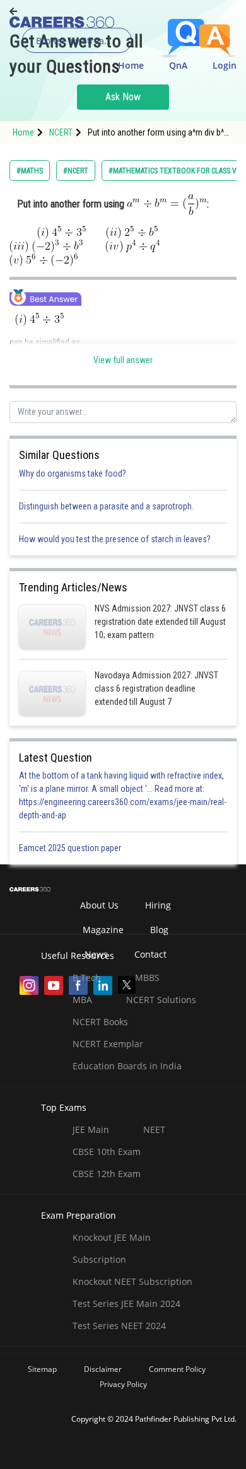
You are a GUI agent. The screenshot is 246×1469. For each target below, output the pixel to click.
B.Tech (87, 978)
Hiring (158, 905)
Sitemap (42, 1369)
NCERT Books (100, 1022)
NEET (154, 1129)
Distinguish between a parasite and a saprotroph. (106, 506)
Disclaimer (103, 1369)
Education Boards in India (127, 1066)
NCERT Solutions (161, 1000)
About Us (99, 905)
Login (225, 65)
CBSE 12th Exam (107, 1174)
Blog (159, 930)
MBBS (147, 978)
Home (131, 65)
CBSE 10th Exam (107, 1152)
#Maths (29, 170)
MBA (82, 1000)
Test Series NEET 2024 (119, 1326)
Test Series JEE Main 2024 (126, 1303)
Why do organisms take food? (72, 473)
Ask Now (123, 97)
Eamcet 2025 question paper (71, 848)
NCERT (61, 132)
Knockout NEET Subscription (132, 1281)
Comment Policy (177, 1369)
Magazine (103, 930)
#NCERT (75, 170)
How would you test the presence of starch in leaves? (115, 539)
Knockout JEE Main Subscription (112, 1248)
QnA (178, 65)
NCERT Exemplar (108, 1044)
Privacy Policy (123, 1384)
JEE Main (91, 1129)
